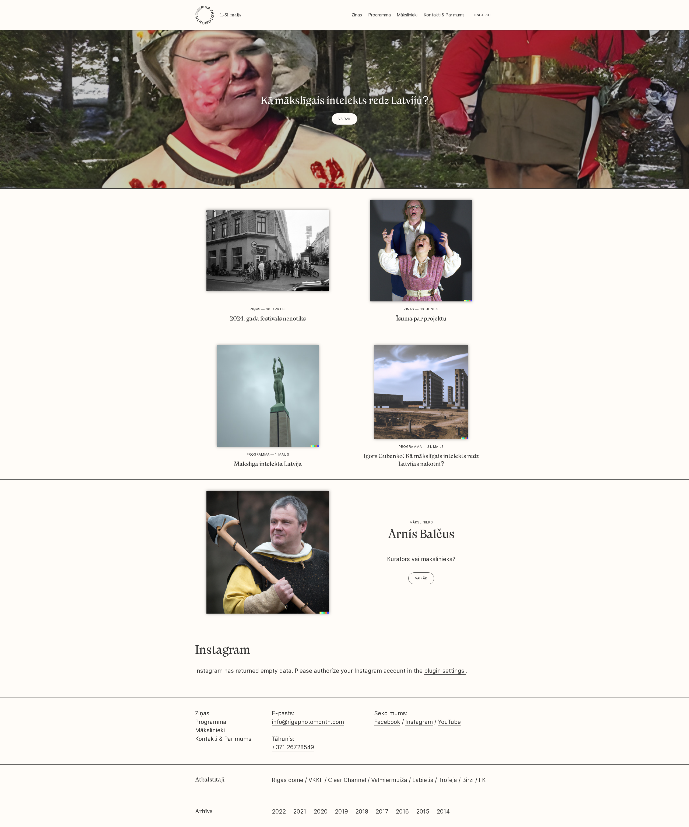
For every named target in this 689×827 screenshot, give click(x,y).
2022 (279, 811)
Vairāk (344, 119)
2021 (299, 811)
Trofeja (447, 780)
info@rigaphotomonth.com (308, 722)
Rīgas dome (287, 780)
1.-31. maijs (230, 15)
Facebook (387, 722)
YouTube (449, 722)
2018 (361, 811)
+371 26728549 (293, 747)
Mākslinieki (407, 14)
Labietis (422, 780)
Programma (379, 14)
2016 (402, 811)
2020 (321, 811)
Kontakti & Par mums (444, 14)
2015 (423, 811)
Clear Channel (347, 780)
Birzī (468, 780)
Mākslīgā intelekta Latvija (268, 464)
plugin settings (445, 670)
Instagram (419, 722)
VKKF (315, 780)
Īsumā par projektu (421, 318)
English (482, 15)
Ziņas (356, 14)
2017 (381, 811)
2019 (341, 811)
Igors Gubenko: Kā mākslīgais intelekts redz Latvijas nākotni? (421, 460)
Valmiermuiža (389, 780)
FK (482, 780)
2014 (443, 811)
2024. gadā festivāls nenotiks (268, 318)
